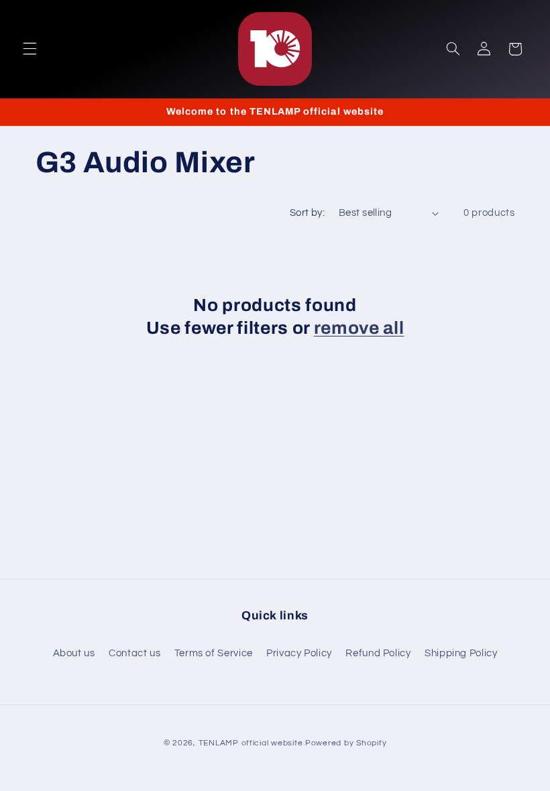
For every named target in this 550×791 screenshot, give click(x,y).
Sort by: (307, 213)
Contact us (134, 653)
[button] (29, 49)
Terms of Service (213, 653)
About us (74, 653)
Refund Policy (377, 653)
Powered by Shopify (345, 743)
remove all (359, 328)
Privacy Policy (299, 653)
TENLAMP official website (251, 743)
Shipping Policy (461, 653)
